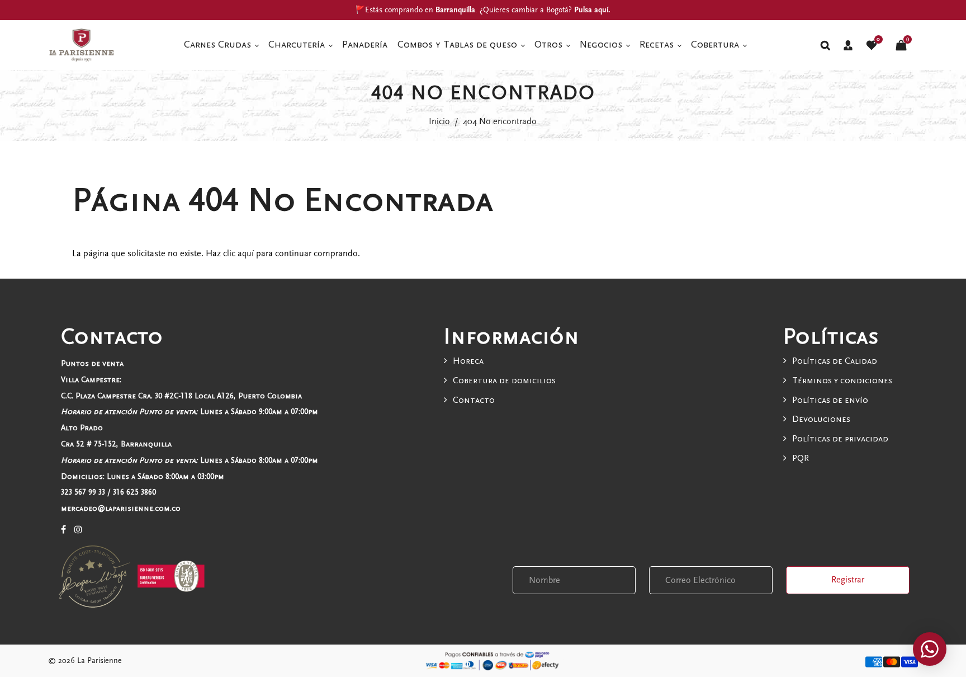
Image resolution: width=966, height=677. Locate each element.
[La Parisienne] (81, 44)
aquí (246, 253)
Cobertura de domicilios (504, 380)
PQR (800, 458)
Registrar (847, 580)
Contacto (474, 400)
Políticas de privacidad (840, 439)
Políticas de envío (830, 400)
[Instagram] (78, 530)
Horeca (468, 361)
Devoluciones (821, 419)
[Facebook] (63, 530)
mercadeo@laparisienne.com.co (121, 508)
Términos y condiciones (842, 380)
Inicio (439, 121)
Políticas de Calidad (834, 361)
